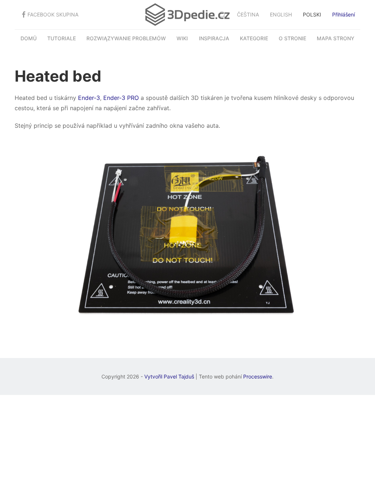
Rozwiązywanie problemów (126, 38)
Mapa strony (335, 38)
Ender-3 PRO (121, 97)
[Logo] (187, 14)
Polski (312, 14)
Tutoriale (61, 38)
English (281, 14)
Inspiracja (214, 38)
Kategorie (254, 38)
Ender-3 (89, 97)
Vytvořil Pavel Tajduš (169, 376)
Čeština (248, 14)
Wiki (182, 38)
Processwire (257, 376)
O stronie (292, 38)
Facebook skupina (52, 14)
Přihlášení (343, 14)
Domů (29, 38)
